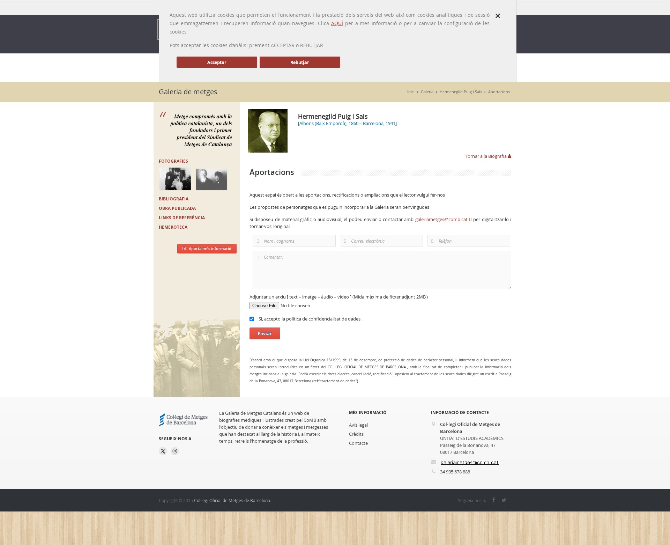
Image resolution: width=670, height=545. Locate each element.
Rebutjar (299, 62)
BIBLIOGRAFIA (173, 199)
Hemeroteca (173, 227)
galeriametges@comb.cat (442, 219)
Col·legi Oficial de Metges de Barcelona (232, 500)
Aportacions (499, 91)
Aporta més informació (210, 248)
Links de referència (182, 218)
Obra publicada (177, 208)
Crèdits (356, 434)
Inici (411, 91)
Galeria (427, 91)
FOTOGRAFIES (173, 161)
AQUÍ (337, 23)
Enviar (265, 333)
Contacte (358, 443)
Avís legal (358, 425)
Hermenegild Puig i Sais (461, 91)
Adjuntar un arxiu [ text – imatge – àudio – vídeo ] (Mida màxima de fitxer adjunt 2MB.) (339, 297)
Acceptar (216, 62)
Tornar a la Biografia (487, 156)
